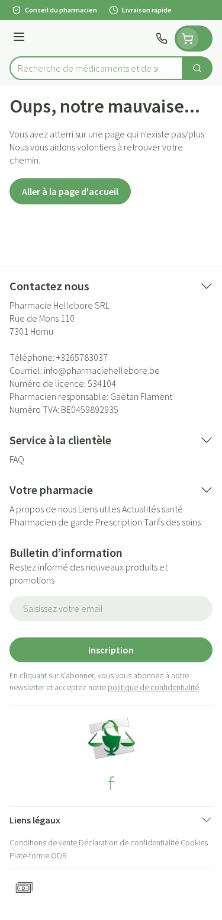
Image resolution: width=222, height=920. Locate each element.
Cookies (194, 842)
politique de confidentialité (153, 687)
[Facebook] (111, 783)
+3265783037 (82, 357)
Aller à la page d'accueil (70, 191)
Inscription (111, 650)
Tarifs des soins (172, 522)
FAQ (16, 459)
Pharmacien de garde (51, 522)
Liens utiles (99, 509)
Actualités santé (152, 509)
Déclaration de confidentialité (129, 842)
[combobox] (96, 68)
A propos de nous (42, 509)
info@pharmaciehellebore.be (102, 370)
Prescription (118, 522)
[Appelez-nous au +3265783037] (162, 38)
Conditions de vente (43, 842)
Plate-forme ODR (37, 855)
